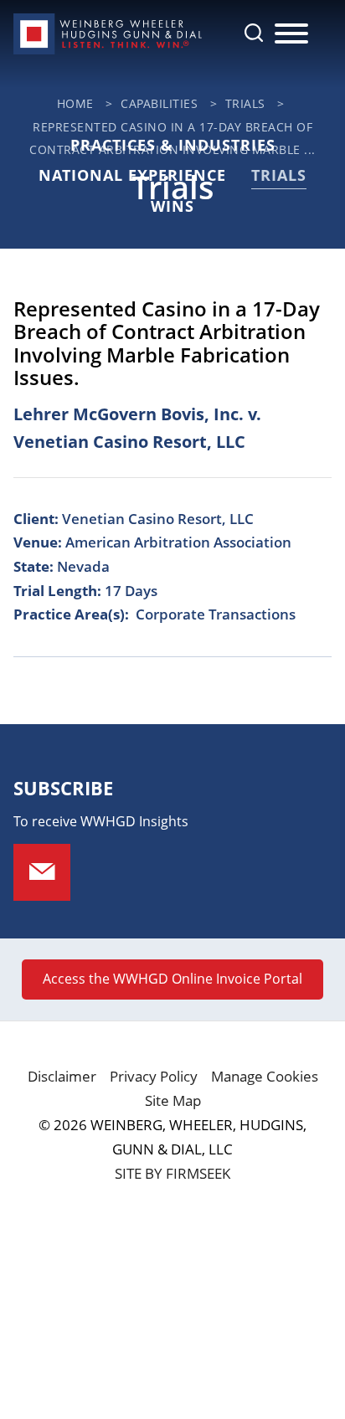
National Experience (132, 175)
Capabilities (159, 103)
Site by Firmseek (172, 1173)
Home (75, 103)
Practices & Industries (172, 145)
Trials (245, 103)
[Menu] (291, 34)
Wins (172, 206)
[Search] (254, 32)
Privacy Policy (154, 1076)
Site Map (173, 1100)
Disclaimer (62, 1076)
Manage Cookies (264, 1076)
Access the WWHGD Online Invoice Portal (172, 978)
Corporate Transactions (216, 614)
